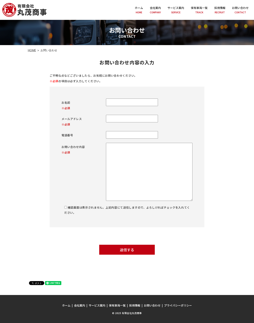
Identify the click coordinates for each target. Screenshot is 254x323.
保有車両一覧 (199, 10)
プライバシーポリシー (178, 305)
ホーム (139, 10)
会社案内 (155, 10)
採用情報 (219, 10)
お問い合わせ (240, 10)
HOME (32, 50)
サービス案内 (175, 10)
